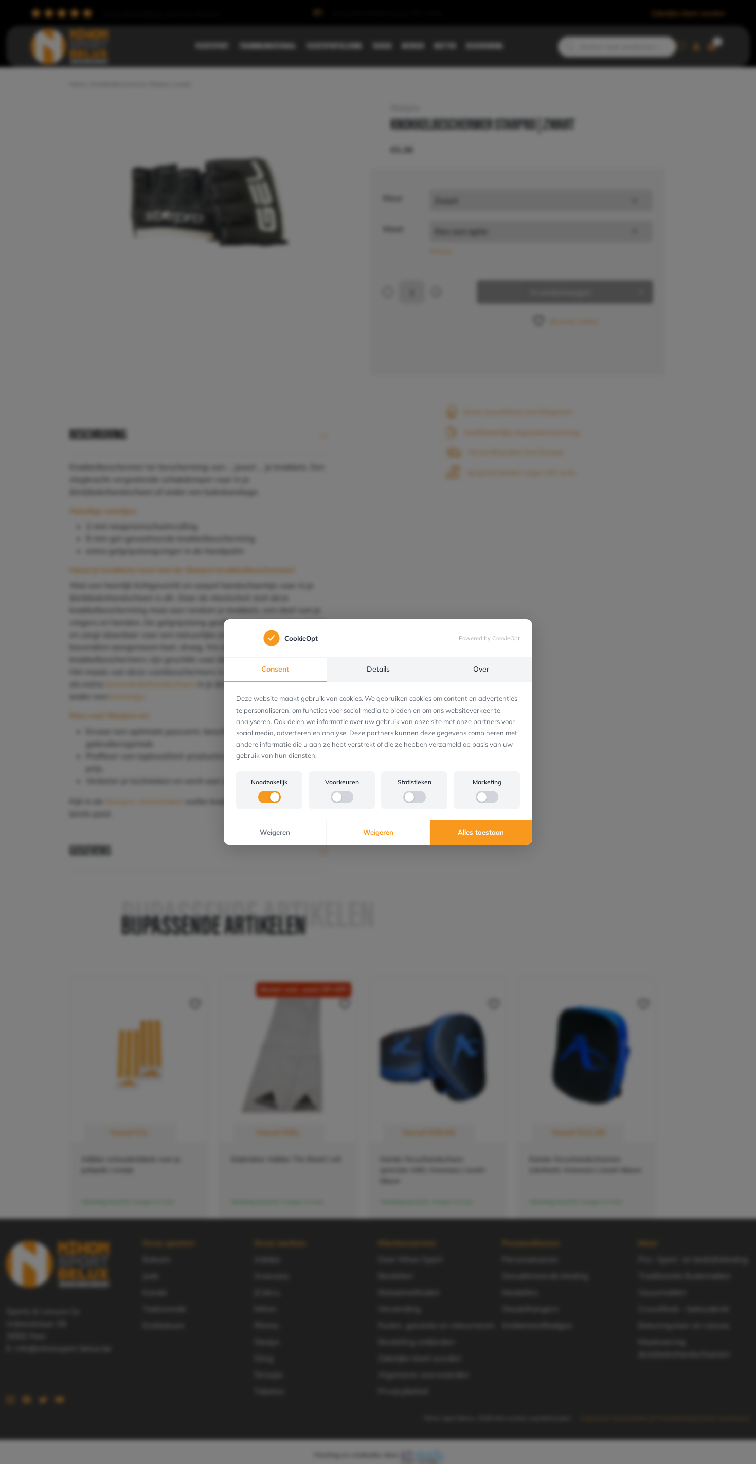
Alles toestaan (481, 832)
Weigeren (275, 832)
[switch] (269, 797)
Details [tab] (378, 669)
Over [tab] (481, 669)
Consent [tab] (275, 669)
